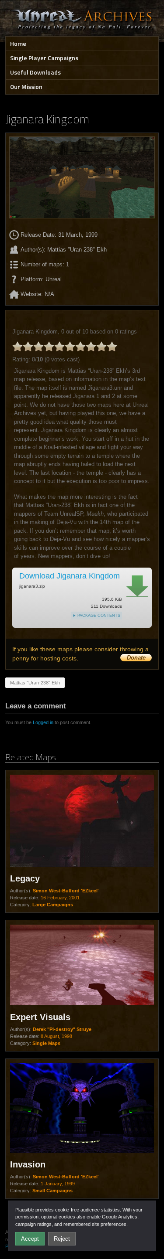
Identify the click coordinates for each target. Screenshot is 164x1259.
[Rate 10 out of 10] (112, 346)
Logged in (43, 722)
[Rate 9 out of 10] (101, 346)
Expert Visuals (40, 1017)
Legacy (25, 878)
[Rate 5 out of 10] (59, 346)
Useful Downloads (35, 72)
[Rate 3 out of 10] (38, 346)
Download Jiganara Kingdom (69, 576)
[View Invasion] (82, 1109)
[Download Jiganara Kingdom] (137, 586)
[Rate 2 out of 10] (28, 346)
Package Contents (98, 615)
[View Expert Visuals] (82, 966)
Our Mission (26, 86)
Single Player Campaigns (44, 57)
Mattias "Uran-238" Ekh (35, 682)
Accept (30, 1238)
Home (18, 43)
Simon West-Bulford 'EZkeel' (66, 890)
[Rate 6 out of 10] (70, 346)
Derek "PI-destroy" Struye (62, 1029)
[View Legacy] (82, 822)
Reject (62, 1238)
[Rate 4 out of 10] (49, 346)
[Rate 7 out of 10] (80, 346)
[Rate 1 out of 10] (17, 346)
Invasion (27, 1164)
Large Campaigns (52, 904)
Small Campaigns (52, 1190)
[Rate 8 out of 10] (91, 346)
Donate (136, 657)
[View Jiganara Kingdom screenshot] (82, 177)
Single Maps (46, 1043)
